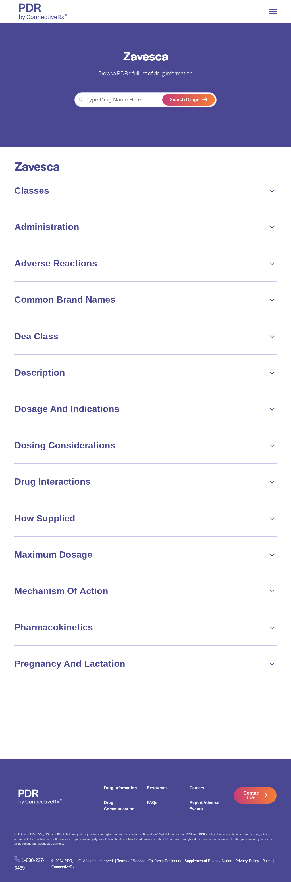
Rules (267, 861)
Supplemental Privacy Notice (208, 861)
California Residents (164, 861)
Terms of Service (131, 861)
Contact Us (251, 795)
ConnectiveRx (62, 867)
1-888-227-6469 (29, 864)
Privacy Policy (247, 861)
